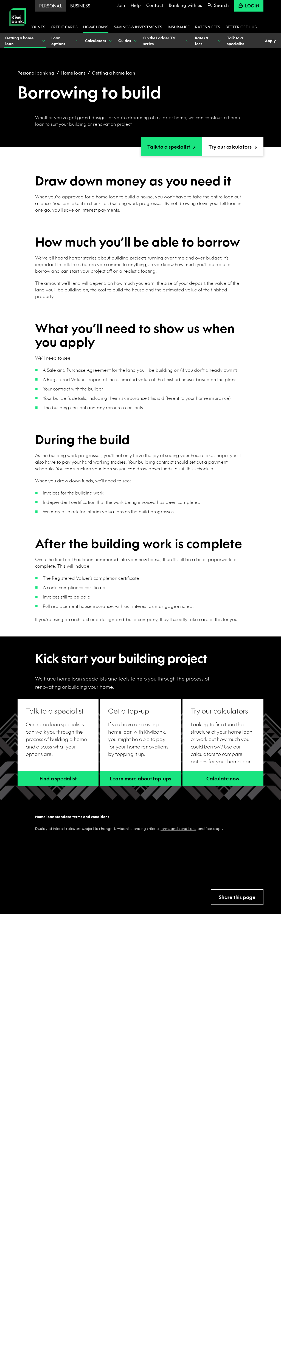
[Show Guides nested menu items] (135, 40)
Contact (154, 5)
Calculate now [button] (222, 778)
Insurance (179, 26)
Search (221, 5)
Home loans (95, 26)
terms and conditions (178, 828)
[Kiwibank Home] (17, 29)
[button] (58, 778)
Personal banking (36, 73)
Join (121, 5)
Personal (50, 6)
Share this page (237, 897)
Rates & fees (207, 26)
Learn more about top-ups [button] (140, 778)
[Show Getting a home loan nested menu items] (43, 40)
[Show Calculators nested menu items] (110, 40)
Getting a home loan (113, 73)
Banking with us (185, 5)
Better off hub (241, 26)
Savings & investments (138, 26)
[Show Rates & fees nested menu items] (218, 40)
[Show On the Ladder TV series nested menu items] (186, 40)
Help (136, 5)
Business (80, 6)
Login (252, 6)
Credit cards (64, 26)
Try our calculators (230, 147)
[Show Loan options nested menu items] (77, 40)
